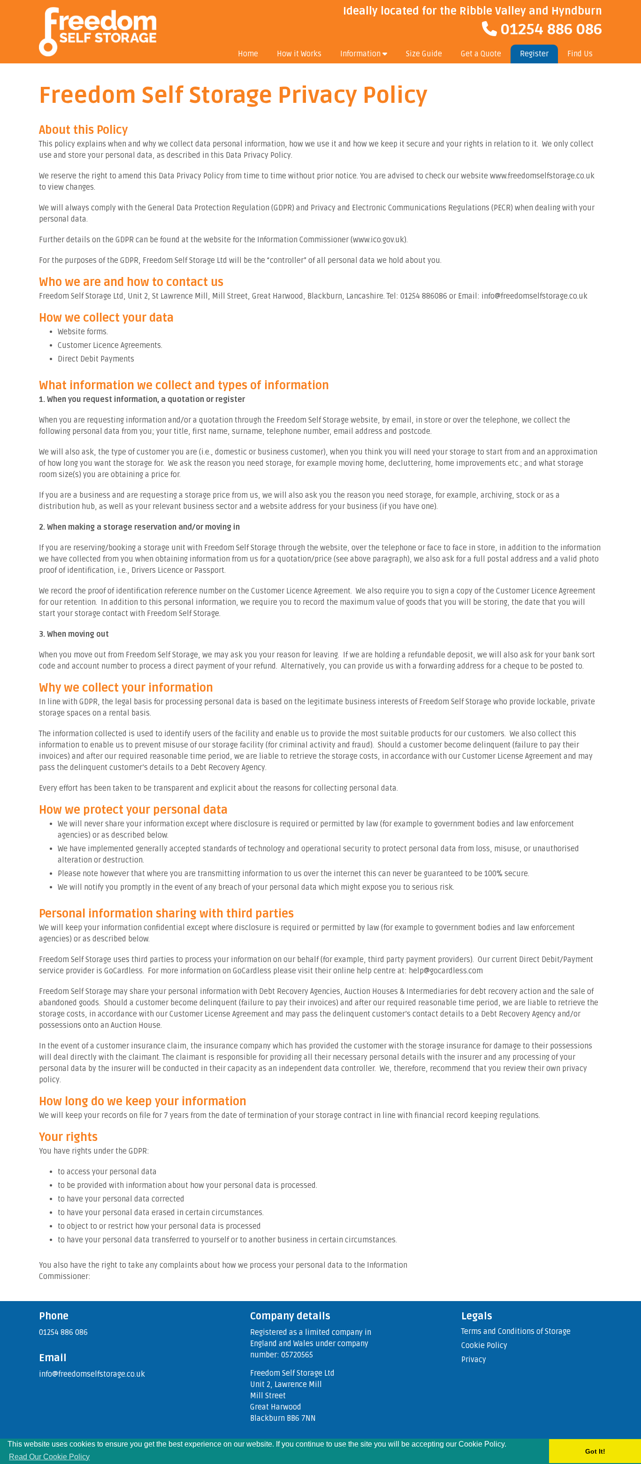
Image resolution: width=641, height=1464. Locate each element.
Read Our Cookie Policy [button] (49, 1457)
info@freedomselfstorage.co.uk (92, 1374)
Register (534, 54)
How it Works (299, 54)
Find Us (580, 54)
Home (248, 54)
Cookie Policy (484, 1345)
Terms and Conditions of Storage (516, 1331)
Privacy (473, 1359)
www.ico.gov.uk (378, 240)
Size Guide (424, 54)
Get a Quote (481, 54)
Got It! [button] (595, 1451)
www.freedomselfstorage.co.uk (542, 176)
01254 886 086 (549, 29)
